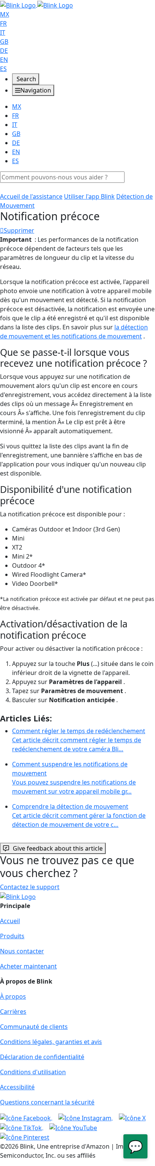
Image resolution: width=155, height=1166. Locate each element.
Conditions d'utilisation (33, 1072)
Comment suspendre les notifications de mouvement (74, 777)
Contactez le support (29, 887)
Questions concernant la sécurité (47, 1102)
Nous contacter (22, 951)
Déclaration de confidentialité (42, 1057)
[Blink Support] (36, 4)
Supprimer (19, 230)
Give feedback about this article (58, 848)
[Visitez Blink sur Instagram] (85, 1117)
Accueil (10, 921)
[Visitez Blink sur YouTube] (73, 1127)
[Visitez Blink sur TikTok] (21, 1127)
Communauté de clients (34, 1026)
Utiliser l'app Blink (89, 196)
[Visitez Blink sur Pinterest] (24, 1137)
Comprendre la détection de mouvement (79, 815)
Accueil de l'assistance (31, 196)
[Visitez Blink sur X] (132, 1117)
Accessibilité (17, 1087)
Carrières (13, 1011)
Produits (12, 936)
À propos (13, 996)
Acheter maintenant (28, 966)
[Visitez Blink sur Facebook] (26, 1117)
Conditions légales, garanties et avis (51, 1042)
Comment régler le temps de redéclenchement (78, 740)
